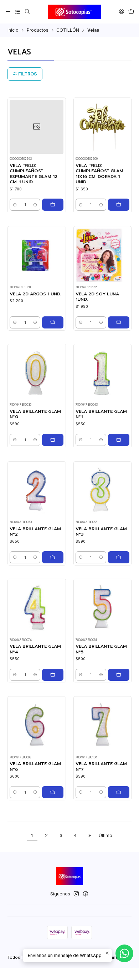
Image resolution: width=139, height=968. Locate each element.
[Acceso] (121, 11)
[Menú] (8, 11)
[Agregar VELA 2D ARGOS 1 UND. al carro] (52, 322)
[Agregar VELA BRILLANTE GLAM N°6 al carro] (52, 792)
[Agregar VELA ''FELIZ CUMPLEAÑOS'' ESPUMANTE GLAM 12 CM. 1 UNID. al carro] (52, 205)
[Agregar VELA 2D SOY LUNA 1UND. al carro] (118, 322)
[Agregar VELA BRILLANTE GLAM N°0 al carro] (52, 440)
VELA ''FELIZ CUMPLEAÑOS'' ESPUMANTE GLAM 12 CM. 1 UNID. (33, 174)
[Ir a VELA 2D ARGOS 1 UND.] (36, 255)
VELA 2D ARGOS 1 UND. (35, 294)
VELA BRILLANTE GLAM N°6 (35, 766)
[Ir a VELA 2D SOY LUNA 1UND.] (102, 255)
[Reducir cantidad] (15, 204)
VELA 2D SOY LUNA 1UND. (97, 296)
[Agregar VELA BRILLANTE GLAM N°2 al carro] (52, 557)
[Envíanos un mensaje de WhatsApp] (124, 953)
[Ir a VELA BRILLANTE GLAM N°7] (102, 725)
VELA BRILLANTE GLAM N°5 (101, 649)
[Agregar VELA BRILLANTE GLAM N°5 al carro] (118, 675)
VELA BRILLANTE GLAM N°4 (35, 649)
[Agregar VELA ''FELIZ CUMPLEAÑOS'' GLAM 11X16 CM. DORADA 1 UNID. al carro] (118, 205)
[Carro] (131, 11)
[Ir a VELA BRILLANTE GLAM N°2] (36, 490)
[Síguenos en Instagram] (76, 894)
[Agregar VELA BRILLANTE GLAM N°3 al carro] (118, 557)
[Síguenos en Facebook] (85, 894)
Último (105, 835)
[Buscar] (27, 11)
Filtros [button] (27, 74)
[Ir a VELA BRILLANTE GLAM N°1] (102, 373)
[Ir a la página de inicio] (74, 12)
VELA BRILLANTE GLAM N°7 (101, 766)
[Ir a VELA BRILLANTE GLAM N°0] (36, 373)
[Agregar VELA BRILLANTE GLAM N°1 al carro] (118, 440)
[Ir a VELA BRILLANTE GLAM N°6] (36, 725)
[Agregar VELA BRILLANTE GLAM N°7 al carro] (118, 792)
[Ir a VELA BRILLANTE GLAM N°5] (102, 608)
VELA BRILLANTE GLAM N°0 (35, 414)
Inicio (13, 30)
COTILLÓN (67, 30)
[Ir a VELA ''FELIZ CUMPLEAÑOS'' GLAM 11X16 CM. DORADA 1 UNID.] (102, 127)
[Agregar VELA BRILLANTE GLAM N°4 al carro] (52, 675)
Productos (37, 30)
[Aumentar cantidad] (35, 204)
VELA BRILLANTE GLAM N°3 (101, 531)
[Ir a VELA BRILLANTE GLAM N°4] (36, 608)
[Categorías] (17, 11)
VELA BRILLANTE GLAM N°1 (101, 414)
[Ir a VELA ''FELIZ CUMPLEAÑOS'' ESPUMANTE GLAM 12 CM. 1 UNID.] (36, 127)
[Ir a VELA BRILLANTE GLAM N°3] (102, 490)
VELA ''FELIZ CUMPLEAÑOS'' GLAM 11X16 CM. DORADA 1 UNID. (99, 174)
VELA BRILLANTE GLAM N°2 (35, 531)
